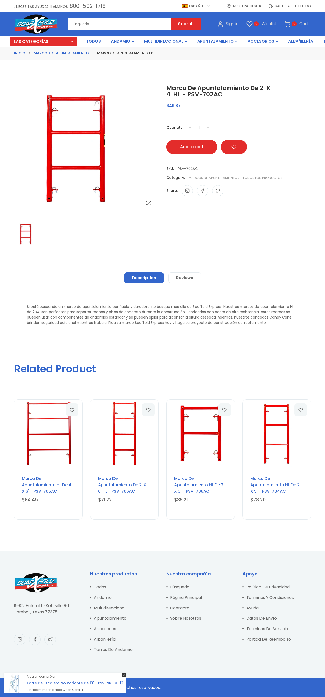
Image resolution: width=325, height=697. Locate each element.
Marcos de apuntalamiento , (214, 177)
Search (186, 24)
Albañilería (105, 639)
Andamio (103, 597)
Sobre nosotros (185, 618)
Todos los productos (263, 177)
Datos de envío (261, 618)
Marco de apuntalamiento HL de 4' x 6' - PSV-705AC (47, 485)
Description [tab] (144, 278)
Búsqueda (179, 587)
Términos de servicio (267, 629)
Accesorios (105, 629)
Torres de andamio (113, 650)
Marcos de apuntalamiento (61, 53)
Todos (100, 587)
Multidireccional (109, 608)
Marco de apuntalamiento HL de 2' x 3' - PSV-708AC (199, 485)
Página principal (186, 597)
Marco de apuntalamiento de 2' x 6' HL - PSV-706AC (122, 485)
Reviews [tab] (184, 278)
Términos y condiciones (270, 597)
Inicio (19, 53)
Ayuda (252, 608)
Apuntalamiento (110, 618)
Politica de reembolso (268, 639)
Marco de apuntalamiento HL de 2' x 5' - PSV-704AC (275, 485)
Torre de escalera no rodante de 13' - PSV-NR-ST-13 (75, 683)
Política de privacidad (268, 587)
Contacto (179, 608)
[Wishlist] (72, 409)
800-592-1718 (88, 6)
